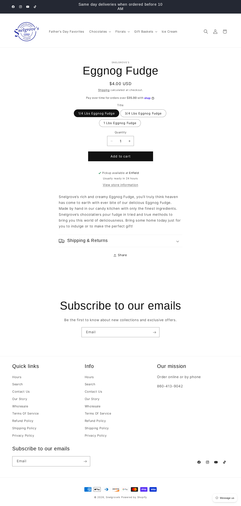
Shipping (104, 90)
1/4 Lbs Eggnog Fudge (96, 113)
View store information (120, 185)
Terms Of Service (25, 413)
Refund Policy (23, 421)
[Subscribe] (154, 332)
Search (17, 384)
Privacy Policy (23, 435)
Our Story (19, 399)
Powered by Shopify (134, 497)
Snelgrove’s (113, 497)
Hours (16, 377)
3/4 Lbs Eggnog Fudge (143, 113)
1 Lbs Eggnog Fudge (120, 123)
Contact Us (21, 391)
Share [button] (122, 255)
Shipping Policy (24, 428)
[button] (100, 31)
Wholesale (20, 406)
